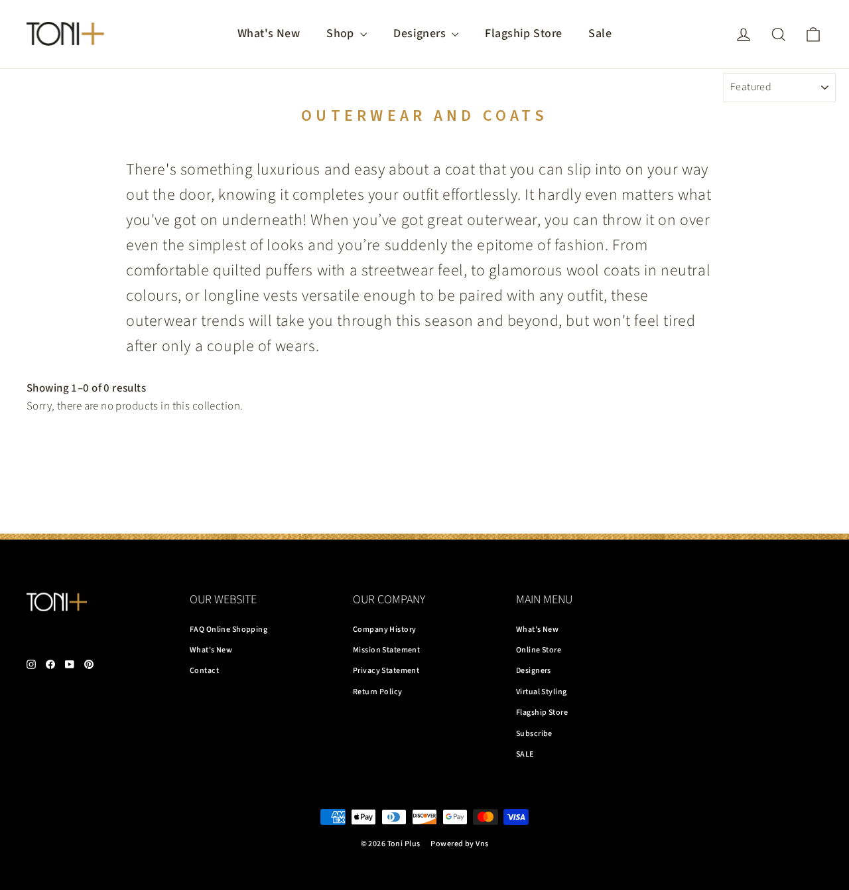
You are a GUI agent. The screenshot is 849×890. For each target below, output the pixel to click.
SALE (525, 754)
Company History (384, 629)
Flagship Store (523, 33)
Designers (420, 33)
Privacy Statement (386, 670)
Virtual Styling (541, 692)
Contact (204, 670)
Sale (600, 33)
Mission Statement (386, 650)
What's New (268, 33)
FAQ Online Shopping (228, 629)
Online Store (538, 650)
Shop (341, 33)
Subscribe (534, 733)
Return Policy (378, 692)
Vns (482, 844)
